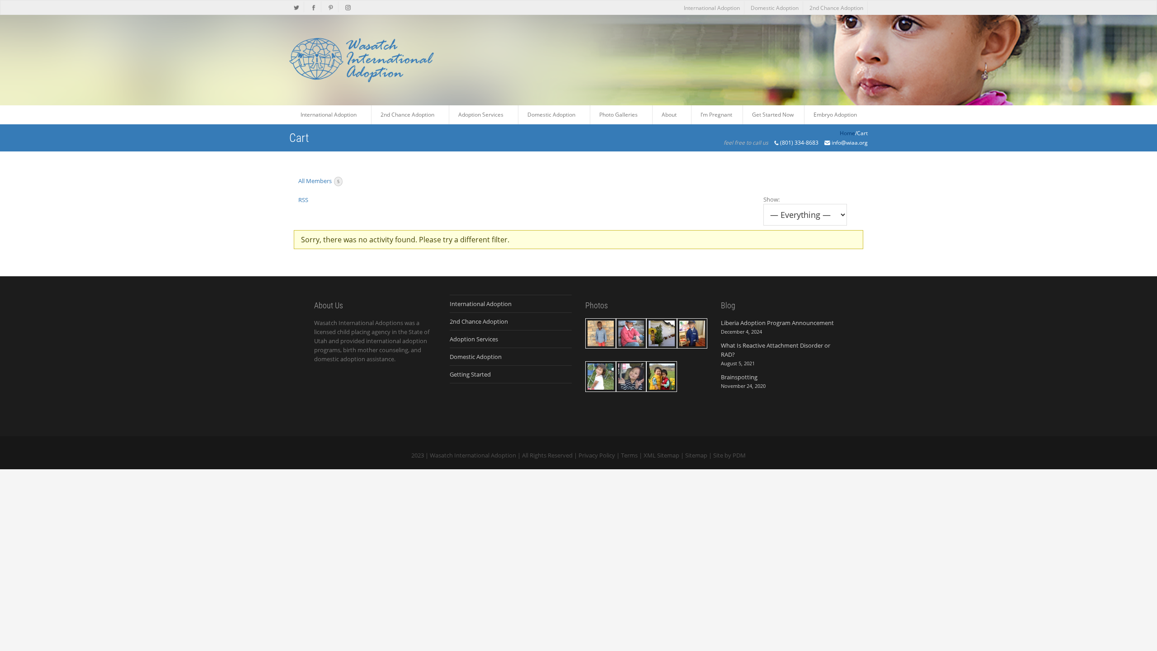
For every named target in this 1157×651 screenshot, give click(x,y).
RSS (303, 200)
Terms (629, 455)
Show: (771, 199)
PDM (739, 455)
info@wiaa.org (850, 142)
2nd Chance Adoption (836, 8)
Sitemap (696, 455)
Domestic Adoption (775, 8)
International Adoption (712, 8)
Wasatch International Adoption (473, 455)
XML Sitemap (661, 455)
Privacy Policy (596, 455)
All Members (318, 181)
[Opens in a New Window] (296, 6)
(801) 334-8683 (799, 142)
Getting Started (470, 374)
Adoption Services (474, 339)
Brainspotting (739, 377)
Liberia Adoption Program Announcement (777, 323)
